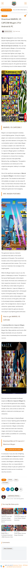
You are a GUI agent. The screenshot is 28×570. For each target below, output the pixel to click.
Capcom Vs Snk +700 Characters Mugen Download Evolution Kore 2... (6, 519)
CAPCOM (4, 15)
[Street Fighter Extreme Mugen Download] (20, 527)
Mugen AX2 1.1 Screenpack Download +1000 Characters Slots (7, 535)
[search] (25, 3)
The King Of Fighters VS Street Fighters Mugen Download (20, 518)
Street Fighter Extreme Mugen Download (20, 534)
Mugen (16, 479)
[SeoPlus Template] (1, 565)
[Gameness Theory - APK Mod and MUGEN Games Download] (14, 3)
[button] (8, 489)
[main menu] (2, 3)
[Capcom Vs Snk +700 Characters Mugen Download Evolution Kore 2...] (7, 510)
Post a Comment (8, 548)
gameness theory (8, 31)
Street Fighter (5, 482)
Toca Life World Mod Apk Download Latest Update (20, 10)
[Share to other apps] (21, 489)
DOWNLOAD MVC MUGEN (15, 449)
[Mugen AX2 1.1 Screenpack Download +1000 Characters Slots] (7, 527)
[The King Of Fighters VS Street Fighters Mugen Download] (20, 510)
